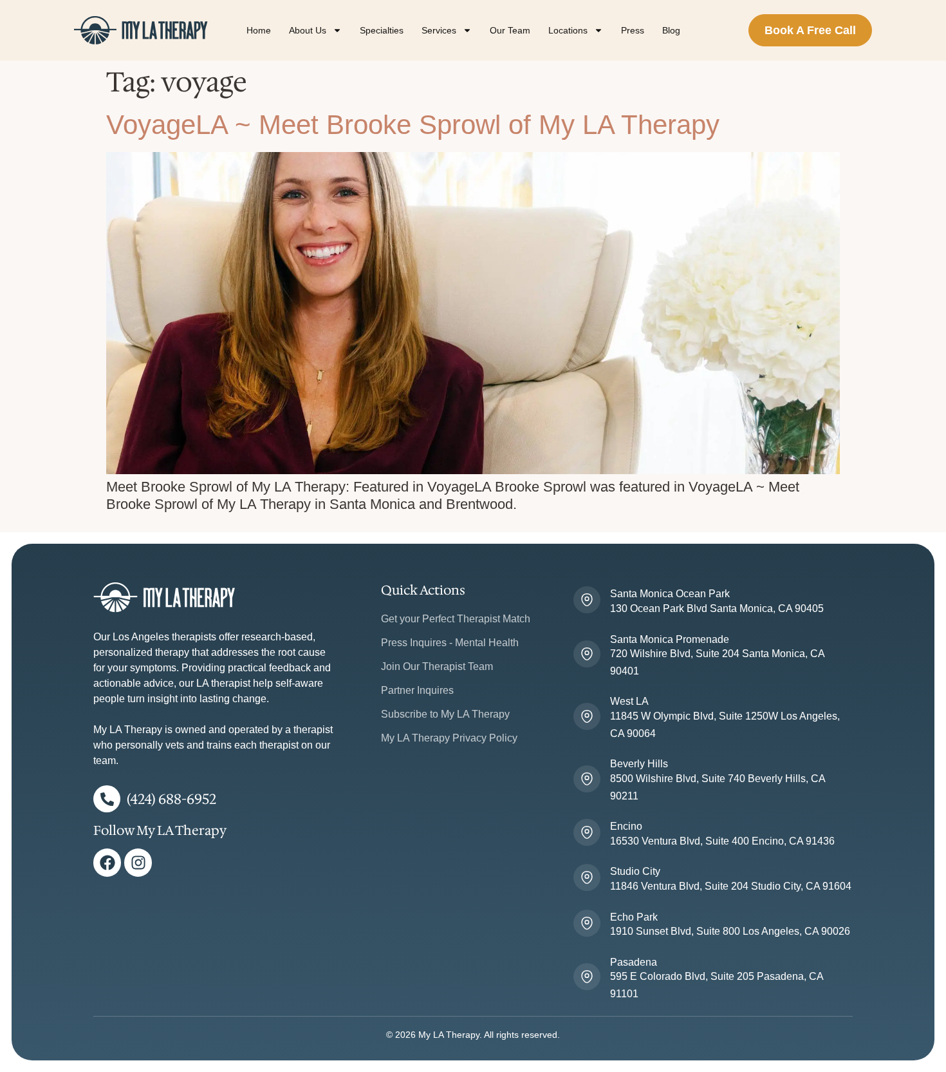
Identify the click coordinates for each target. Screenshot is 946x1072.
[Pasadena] (586, 976)
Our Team (510, 30)
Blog (671, 30)
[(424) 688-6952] (106, 798)
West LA (629, 701)
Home (258, 30)
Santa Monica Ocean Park (670, 593)
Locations (568, 30)
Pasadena (633, 962)
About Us (307, 30)
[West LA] (586, 716)
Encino (626, 826)
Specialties (381, 30)
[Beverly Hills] (586, 778)
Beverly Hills (639, 763)
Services (439, 30)
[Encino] (586, 832)
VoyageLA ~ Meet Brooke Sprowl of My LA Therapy (412, 125)
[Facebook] (107, 862)
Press (632, 30)
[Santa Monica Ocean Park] (586, 599)
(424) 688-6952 (171, 799)
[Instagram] (138, 862)
